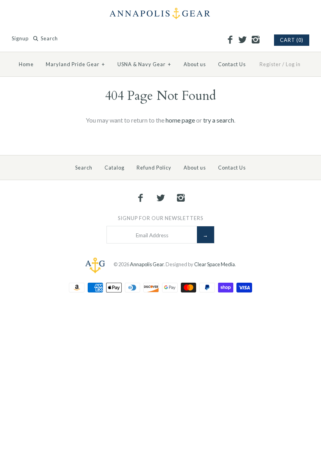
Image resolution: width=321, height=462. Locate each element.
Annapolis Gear (147, 264)
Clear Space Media (214, 264)
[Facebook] (230, 40)
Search (83, 167)
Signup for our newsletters (160, 218)
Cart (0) (291, 40)
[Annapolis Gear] (160, 12)
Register (270, 64)
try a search (218, 120)
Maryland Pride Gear (75, 64)
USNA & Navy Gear (144, 64)
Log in (293, 64)
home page (180, 120)
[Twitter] (243, 40)
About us (195, 64)
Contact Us (232, 64)
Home (26, 64)
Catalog (114, 167)
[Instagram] (255, 40)
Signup (20, 38)
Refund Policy (154, 167)
